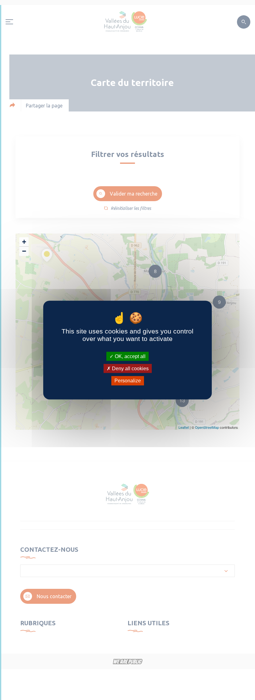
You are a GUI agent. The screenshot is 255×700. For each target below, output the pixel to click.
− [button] (24, 251)
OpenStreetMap (207, 427)
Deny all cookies (130, 368)
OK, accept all (130, 356)
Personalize (127, 380)
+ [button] (24, 242)
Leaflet (183, 427)
